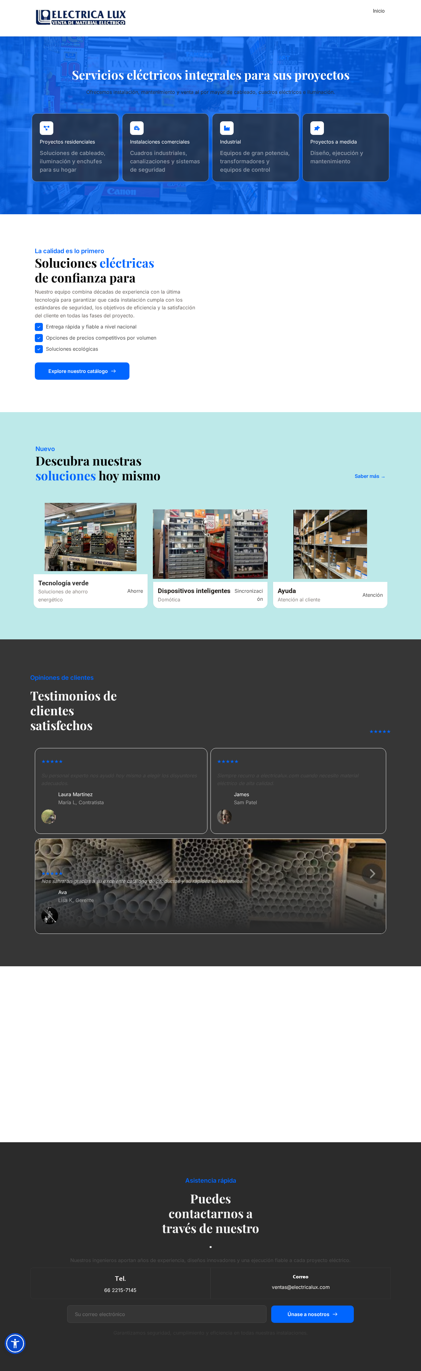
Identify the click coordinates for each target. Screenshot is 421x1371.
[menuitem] (378, 11)
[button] (15, 1343)
